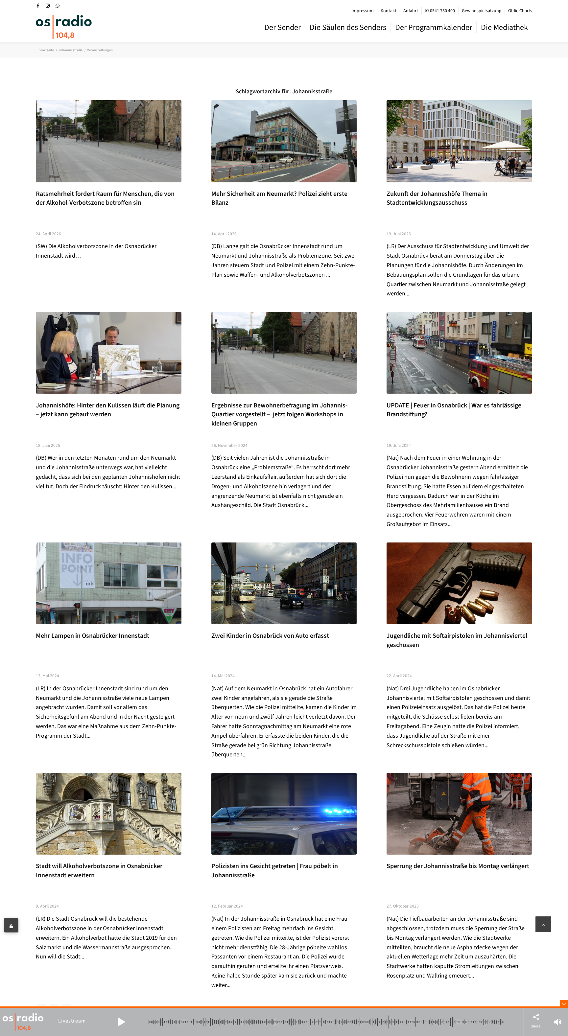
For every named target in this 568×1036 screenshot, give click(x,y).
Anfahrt (410, 11)
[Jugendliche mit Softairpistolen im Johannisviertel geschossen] (459, 583)
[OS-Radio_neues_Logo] (64, 27)
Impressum (362, 11)
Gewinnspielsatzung (481, 11)
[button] (121, 1022)
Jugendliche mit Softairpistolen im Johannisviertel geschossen (457, 640)
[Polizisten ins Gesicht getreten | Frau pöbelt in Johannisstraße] (284, 814)
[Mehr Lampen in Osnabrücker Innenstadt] (108, 583)
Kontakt (388, 11)
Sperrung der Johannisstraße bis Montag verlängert (458, 866)
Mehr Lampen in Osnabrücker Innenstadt (92, 635)
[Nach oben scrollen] (543, 924)
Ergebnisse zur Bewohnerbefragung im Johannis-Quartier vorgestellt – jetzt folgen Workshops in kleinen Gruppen (279, 414)
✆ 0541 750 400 (440, 11)
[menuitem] (362, 11)
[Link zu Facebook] (38, 6)
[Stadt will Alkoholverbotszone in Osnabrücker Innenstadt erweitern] (108, 814)
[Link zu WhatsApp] (57, 6)
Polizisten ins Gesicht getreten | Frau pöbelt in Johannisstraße (274, 871)
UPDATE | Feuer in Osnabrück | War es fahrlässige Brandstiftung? (454, 410)
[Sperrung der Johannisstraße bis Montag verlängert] (459, 814)
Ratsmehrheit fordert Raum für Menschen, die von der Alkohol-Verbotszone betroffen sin (105, 198)
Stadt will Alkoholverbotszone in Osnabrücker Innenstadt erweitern (99, 871)
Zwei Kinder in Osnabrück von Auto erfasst (270, 635)
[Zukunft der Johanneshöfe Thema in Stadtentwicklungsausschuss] (459, 141)
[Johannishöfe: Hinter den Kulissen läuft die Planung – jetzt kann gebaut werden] (108, 353)
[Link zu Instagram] (48, 6)
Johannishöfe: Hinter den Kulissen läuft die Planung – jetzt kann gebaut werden (107, 410)
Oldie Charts (520, 11)
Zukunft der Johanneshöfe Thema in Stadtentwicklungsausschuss (437, 198)
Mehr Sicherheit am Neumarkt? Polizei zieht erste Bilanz (279, 198)
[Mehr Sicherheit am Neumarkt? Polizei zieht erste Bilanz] (284, 141)
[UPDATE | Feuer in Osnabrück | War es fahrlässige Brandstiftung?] (459, 353)
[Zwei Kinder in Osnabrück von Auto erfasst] (284, 583)
